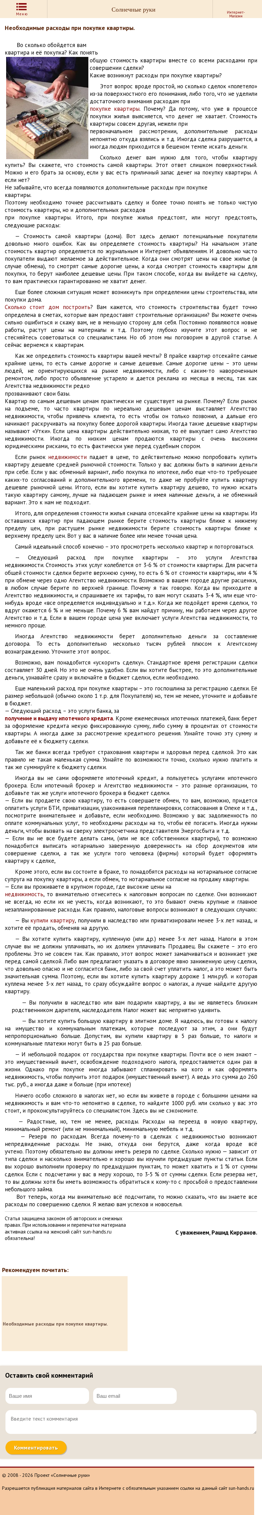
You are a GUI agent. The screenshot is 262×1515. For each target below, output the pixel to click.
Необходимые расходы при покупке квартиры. (55, 1324)
